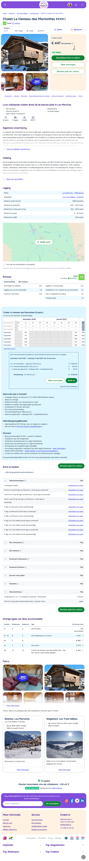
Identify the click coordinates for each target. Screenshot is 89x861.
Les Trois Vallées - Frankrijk (73, 197)
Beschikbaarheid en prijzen (39, 96)
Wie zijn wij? (7, 823)
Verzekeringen (37, 820)
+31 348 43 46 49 (67, 828)
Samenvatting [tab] (9, 282)
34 (45, 87)
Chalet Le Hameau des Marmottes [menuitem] (52, 13)
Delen (59, 30)
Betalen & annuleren (39, 829)
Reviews (24, 96)
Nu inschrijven (52, 803)
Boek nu (71, 380)
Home (5, 13)
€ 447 (55, 43)
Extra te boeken (58, 96)
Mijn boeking (36, 823)
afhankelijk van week (75, 485)
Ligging (16, 96)
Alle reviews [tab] (23, 282)
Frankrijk (12, 13)
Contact (6, 820)
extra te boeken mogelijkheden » (29, 426)
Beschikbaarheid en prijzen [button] (68, 58)
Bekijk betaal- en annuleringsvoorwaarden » (42, 451)
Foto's (80, 96)
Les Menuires (34, 13)
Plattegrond (78, 193)
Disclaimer (42, 838)
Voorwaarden (31, 838)
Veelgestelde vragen (39, 826)
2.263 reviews (56, 788)
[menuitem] (6, 13)
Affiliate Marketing (10, 829)
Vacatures (7, 826)
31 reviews (16, 23)
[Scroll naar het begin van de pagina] (83, 857)
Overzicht (8, 96)
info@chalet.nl (65, 825)
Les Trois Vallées (22, 13)
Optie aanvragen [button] (68, 65)
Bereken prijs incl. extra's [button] (68, 71)
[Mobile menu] (5, 5)
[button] (44, 242)
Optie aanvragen (55, 380)
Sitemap (58, 838)
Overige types (71, 96)
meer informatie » (59, 448)
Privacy (50, 838)
